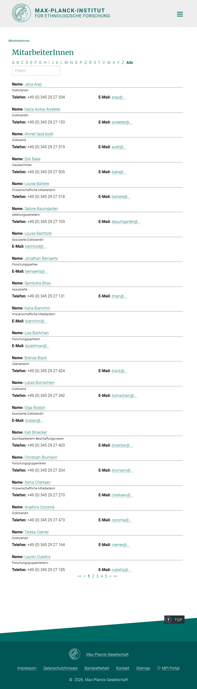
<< (79, 576)
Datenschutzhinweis (60, 668)
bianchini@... (36, 321)
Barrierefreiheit (97, 668)
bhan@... (119, 296)
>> (115, 576)
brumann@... (123, 470)
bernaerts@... (36, 271)
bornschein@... (124, 395)
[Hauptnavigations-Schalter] (180, 14)
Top (178, 619)
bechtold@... (35, 246)
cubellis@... (121, 569)
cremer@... (121, 544)
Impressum (26, 668)
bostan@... (34, 420)
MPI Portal (171, 668)
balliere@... (121, 196)
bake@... (119, 172)
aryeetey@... (122, 122)
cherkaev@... (122, 495)
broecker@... (122, 445)
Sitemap (143, 668)
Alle (129, 62)
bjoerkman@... (37, 346)
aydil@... (119, 147)
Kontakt (122, 668)
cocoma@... (122, 520)
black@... (119, 371)
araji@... (119, 97)
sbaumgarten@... (126, 221)
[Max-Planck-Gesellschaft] (77, 654)
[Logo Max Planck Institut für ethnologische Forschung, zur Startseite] (90, 13)
